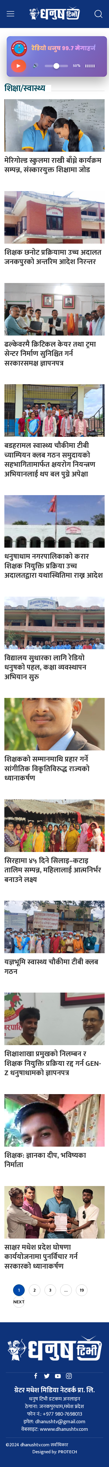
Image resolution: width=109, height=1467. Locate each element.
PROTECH (67, 1452)
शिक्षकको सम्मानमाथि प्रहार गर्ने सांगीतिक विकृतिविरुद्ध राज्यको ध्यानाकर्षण (47, 768)
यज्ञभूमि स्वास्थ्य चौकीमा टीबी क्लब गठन (51, 967)
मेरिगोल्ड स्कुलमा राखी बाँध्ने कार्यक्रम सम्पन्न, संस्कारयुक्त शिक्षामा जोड (52, 165)
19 (82, 1290)
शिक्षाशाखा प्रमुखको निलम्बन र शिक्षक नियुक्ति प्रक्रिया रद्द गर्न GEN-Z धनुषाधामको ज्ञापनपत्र (52, 1063)
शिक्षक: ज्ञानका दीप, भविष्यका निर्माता (45, 1160)
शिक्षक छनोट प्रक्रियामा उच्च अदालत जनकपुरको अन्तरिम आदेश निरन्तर (52, 257)
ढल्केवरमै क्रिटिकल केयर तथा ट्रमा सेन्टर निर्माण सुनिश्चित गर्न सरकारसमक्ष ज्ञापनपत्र (50, 353)
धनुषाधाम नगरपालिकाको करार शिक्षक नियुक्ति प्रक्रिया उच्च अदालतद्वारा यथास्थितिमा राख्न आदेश (53, 566)
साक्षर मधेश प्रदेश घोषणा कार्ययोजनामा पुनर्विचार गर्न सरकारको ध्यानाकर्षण (41, 1256)
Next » (19, 1303)
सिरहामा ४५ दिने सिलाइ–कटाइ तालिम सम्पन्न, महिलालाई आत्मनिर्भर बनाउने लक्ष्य (52, 870)
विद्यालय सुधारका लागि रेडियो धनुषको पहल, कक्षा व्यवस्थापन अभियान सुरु (45, 667)
